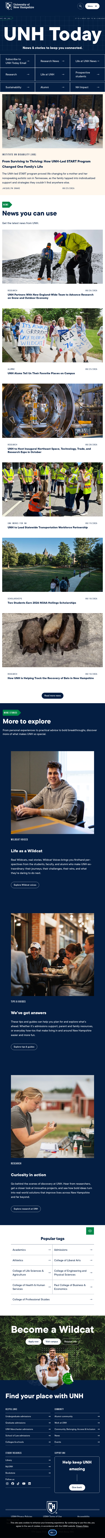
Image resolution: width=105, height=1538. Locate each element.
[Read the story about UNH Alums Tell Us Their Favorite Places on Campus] (52, 335)
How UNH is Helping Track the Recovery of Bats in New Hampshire (51, 678)
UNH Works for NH (17, 523)
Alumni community (64, 1416)
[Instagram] (7, 1483)
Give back (77, 1487)
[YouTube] (24, 1483)
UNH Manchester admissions (19, 1429)
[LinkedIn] (30, 1483)
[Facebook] (13, 1483)
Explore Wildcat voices (25, 884)
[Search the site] (81, 6)
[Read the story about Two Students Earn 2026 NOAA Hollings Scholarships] (52, 565)
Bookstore (10, 1472)
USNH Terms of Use (52, 1516)
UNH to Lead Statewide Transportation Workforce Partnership (48, 527)
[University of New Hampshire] (21, 6)
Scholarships (15, 598)
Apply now (33, 1341)
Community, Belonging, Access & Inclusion (75, 1429)
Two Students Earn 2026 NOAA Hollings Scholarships (42, 603)
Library (8, 1460)
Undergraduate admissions (18, 1416)
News (57, 1435)
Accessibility (83, 1516)
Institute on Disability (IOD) (19, 154)
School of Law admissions (17, 1435)
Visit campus (52, 1341)
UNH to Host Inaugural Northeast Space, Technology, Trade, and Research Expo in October (49, 450)
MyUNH (9, 1466)
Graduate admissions (15, 1422)
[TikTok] (18, 1483)
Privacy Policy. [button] (82, 1526)
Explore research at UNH (26, 1208)
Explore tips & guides (24, 1046)
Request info (70, 1341)
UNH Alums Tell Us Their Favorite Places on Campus (41, 373)
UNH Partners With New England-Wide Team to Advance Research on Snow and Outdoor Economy (51, 296)
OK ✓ (52, 1532)
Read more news (52, 695)
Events (58, 1442)
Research (12, 290)
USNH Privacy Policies (21, 1516)
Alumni (11, 369)
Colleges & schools (14, 1442)
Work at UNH (61, 1422)
